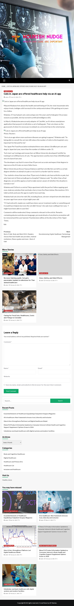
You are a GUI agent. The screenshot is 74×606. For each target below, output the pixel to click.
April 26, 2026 (13, 520)
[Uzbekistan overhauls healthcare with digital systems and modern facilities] (19, 575)
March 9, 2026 (49, 520)
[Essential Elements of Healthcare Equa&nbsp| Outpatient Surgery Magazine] (19, 502)
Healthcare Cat (8, 91)
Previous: (20, 236)
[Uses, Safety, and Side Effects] (55, 264)
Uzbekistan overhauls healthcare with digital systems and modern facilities (29, 431)
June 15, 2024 (14, 97)
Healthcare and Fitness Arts (13, 462)
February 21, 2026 (14, 593)
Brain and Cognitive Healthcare (14, 454)
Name (6, 368)
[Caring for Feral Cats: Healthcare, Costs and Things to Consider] (19, 301)
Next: (54, 234)
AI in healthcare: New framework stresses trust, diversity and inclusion (27, 417)
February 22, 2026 (14, 554)
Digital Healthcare (10, 458)
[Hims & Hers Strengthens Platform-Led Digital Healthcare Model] (19, 536)
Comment (8, 342)
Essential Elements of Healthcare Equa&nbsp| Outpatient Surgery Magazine (29, 414)
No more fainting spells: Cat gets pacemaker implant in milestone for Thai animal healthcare (19, 280)
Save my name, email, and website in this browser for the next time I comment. (34, 385)
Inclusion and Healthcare (12, 469)
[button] (4, 80)
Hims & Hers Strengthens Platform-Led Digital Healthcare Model (25, 421)
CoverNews (43, 603)
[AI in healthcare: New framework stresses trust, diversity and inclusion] (55, 502)
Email (40, 368)
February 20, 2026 (14, 285)
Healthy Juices (7, 480)
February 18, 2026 (50, 280)
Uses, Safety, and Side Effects (50, 278)
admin (7, 97)
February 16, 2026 (14, 320)
